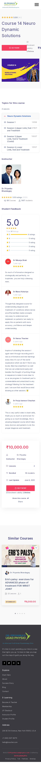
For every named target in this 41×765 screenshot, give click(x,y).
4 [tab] (23, 614)
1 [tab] (16, 614)
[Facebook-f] (4, 663)
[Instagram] (14, 663)
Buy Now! (15, 48)
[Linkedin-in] (18, 663)
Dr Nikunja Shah (20, 260)
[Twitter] (9, 663)
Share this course (19, 498)
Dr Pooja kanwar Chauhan (24, 401)
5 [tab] (25, 614)
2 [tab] (18, 614)
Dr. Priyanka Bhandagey (21, 457)
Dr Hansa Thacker (20, 338)
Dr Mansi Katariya (20, 292)
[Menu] (30, 4)
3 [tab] (20, 614)
